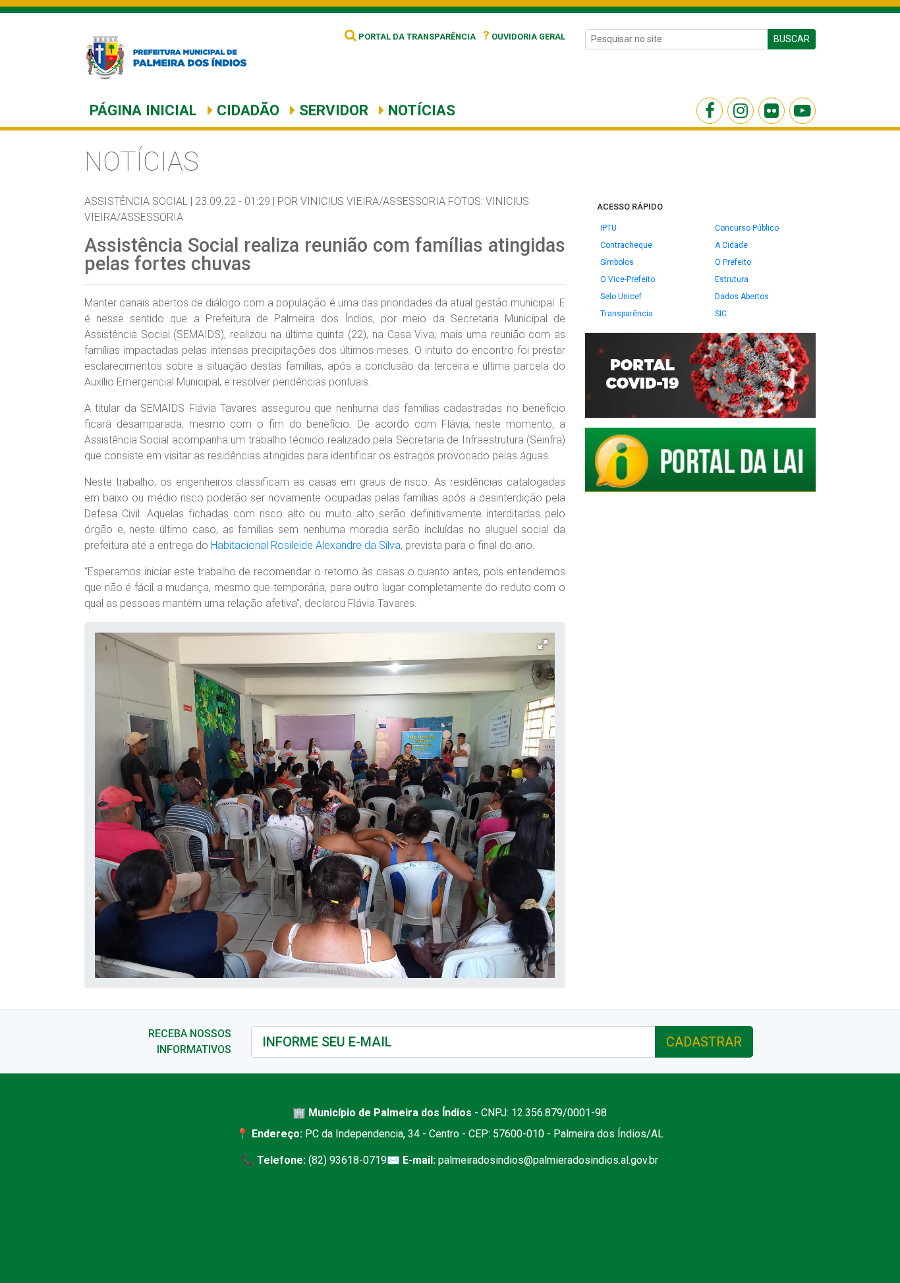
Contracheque (626, 245)
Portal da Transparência (416, 37)
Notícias (419, 110)
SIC (721, 313)
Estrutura (731, 279)
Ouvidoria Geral (524, 37)
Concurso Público (747, 228)
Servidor (331, 110)
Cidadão (246, 110)
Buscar (791, 39)
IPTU (608, 228)
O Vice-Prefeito (627, 279)
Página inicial (143, 110)
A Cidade (731, 245)
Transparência (626, 313)
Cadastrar (704, 1042)
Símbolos (617, 262)
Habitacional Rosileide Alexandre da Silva (306, 545)
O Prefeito (733, 262)
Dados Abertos (742, 296)
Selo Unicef (621, 296)
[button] (542, 644)
